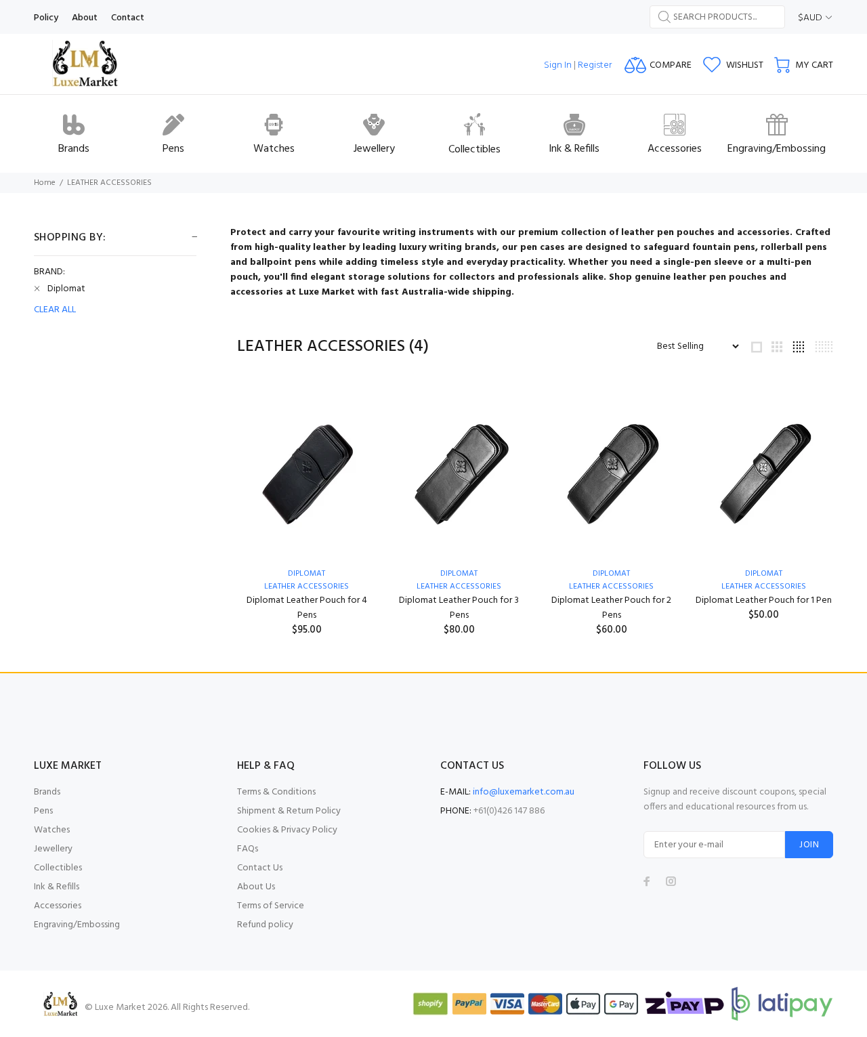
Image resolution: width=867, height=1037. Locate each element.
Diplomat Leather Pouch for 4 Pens (307, 608)
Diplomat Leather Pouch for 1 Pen (764, 600)
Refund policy (265, 925)
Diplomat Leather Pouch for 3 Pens (459, 608)
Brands (47, 792)
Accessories (57, 906)
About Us (256, 887)
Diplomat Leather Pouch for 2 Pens (611, 608)
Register (595, 65)
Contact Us (259, 868)
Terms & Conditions (276, 792)
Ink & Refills (56, 887)
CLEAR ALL (55, 310)
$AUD (810, 18)
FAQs (247, 849)
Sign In (558, 65)
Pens (43, 811)
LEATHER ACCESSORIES (109, 183)
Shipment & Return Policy (289, 811)
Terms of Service (270, 906)
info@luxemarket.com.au (523, 792)
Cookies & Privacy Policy (287, 830)
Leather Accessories (611, 586)
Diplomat (306, 573)
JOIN (809, 845)
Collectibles (58, 868)
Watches (52, 830)
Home (45, 183)
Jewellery (53, 849)
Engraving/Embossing (77, 925)
